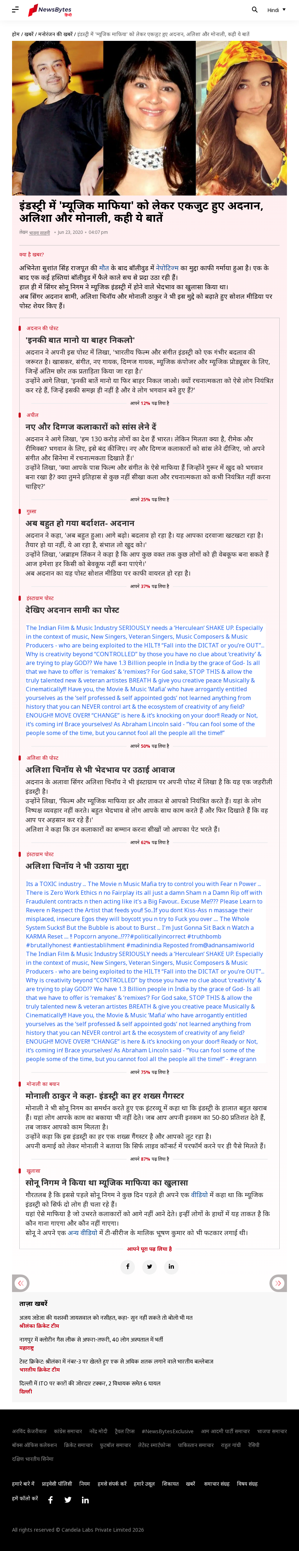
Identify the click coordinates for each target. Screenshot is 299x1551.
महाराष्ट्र (26, 1348)
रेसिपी (254, 1445)
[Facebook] (127, 1267)
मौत (104, 267)
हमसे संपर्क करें (112, 1483)
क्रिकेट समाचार (78, 1445)
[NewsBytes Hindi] (50, 10)
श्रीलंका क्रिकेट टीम (39, 1326)
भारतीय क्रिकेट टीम (39, 1369)
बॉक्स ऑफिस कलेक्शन (34, 1445)
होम (16, 34)
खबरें (29, 34)
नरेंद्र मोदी (98, 1431)
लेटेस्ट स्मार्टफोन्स (154, 1445)
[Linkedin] (171, 1267)
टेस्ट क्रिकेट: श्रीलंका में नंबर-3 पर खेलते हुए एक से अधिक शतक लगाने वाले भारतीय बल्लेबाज (117, 1362)
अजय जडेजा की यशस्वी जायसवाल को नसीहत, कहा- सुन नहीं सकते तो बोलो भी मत (106, 1318)
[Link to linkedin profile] (85, 1500)
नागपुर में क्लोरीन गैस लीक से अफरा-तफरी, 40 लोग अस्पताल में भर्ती (91, 1340)
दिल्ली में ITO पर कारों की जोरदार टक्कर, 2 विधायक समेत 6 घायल (89, 1384)
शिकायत (170, 1483)
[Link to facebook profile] (50, 1500)
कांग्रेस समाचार (68, 1431)
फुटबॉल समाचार (115, 1445)
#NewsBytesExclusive (168, 1431)
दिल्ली (25, 1391)
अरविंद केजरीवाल (29, 1431)
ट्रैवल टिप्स (125, 1431)
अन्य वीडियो (82, 1232)
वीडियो (199, 1194)
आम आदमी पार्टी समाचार (225, 1431)
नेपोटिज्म (167, 267)
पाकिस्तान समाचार (196, 1445)
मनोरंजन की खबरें (55, 34)
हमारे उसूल (144, 1483)
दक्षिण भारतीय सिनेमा (33, 1458)
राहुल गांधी (231, 1445)
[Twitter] (149, 1267)
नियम (84, 1483)
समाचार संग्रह (217, 1483)
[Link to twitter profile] (68, 1500)
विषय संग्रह (247, 1483)
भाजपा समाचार (272, 1431)
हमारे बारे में (23, 1483)
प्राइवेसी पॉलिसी (57, 1483)
